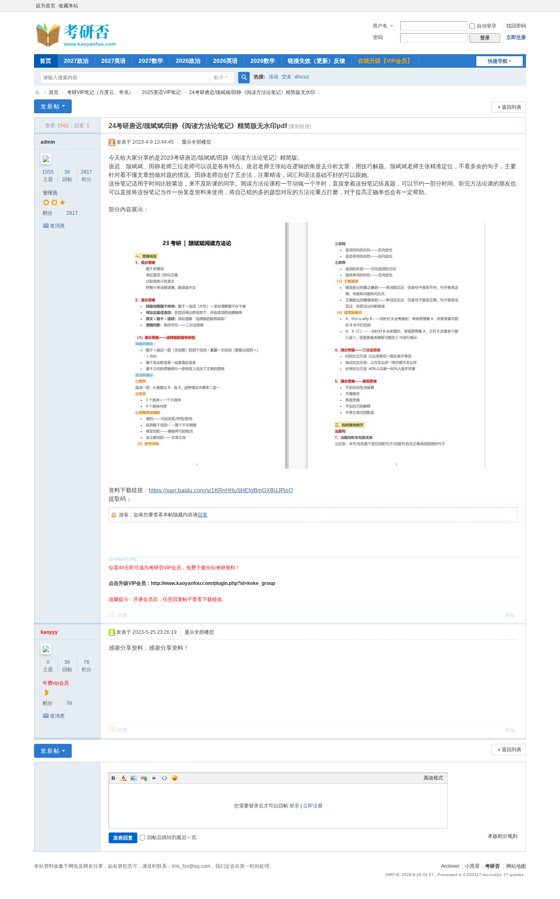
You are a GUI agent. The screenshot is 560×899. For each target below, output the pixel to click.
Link (144, 778)
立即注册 (516, 37)
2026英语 (225, 60)
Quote (154, 778)
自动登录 (486, 26)
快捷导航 (498, 61)
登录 (294, 806)
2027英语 (113, 60)
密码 (378, 37)
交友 (286, 77)
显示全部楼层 (196, 142)
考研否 (37, 93)
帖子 (219, 77)
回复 (202, 515)
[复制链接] (300, 126)
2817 (86, 172)
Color (123, 778)
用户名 (380, 26)
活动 (273, 77)
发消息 (57, 226)
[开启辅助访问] (524, 5)
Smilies (175, 778)
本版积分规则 (502, 836)
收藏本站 (68, 6)
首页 (45, 60)
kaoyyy (49, 632)
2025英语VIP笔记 (161, 92)
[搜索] (244, 77)
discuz (302, 77)
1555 (48, 172)
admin (48, 142)
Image (134, 778)
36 (67, 172)
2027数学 (151, 60)
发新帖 (50, 106)
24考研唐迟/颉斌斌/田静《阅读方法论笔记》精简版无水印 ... (254, 92)
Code (164, 778)
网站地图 (516, 866)
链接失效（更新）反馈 (316, 60)
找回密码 (516, 26)
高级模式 (433, 778)
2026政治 (188, 60)
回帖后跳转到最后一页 (171, 837)
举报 (510, 615)
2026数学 (262, 60)
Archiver (450, 866)
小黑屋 (472, 866)
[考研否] (77, 45)
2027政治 (76, 60)
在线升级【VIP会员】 (385, 60)
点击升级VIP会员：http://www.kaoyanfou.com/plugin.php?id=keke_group (192, 583)
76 (86, 662)
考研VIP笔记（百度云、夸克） (100, 92)
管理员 (50, 193)
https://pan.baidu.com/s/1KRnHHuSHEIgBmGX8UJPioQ (221, 490)
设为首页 (45, 6)
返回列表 (511, 107)
